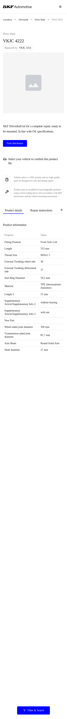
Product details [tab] (13, 210)
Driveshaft (23, 19)
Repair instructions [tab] (41, 210)
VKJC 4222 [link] (57, 19)
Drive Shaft (40, 19)
